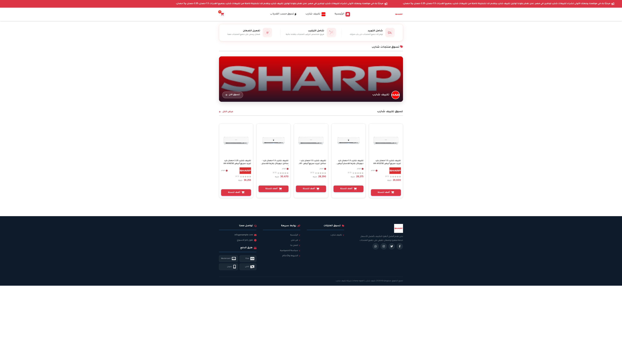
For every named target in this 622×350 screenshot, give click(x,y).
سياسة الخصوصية (289, 251)
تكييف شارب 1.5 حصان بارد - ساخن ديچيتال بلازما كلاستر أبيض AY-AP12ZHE (275, 164)
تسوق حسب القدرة (283, 14)
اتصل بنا (294, 245)
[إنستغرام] (383, 246)
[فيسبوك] (400, 246)
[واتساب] (375, 246)
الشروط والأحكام (290, 256)
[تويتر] (391, 246)
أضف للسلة (384, 192)
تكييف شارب (336, 235)
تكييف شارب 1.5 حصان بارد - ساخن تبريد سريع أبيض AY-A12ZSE (312, 164)
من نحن (294, 240)
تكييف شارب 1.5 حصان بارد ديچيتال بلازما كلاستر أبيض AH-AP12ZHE (350, 164)
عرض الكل (227, 112)
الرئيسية (339, 14)
